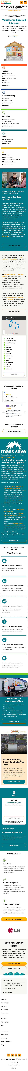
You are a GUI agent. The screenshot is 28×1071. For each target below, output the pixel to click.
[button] (25, 2)
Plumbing (6, 116)
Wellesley (10, 299)
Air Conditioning (8, 96)
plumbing (5, 236)
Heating (5, 71)
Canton (9, 297)
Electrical (5, 154)
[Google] (8, 1055)
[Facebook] (12, 1055)
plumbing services (9, 274)
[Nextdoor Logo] (19, 1055)
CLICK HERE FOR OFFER (14, 10)
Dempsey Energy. (10, 1059)
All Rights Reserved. (21, 1059)
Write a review (9, 400)
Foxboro (14, 297)
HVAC (4, 136)
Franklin (20, 297)
